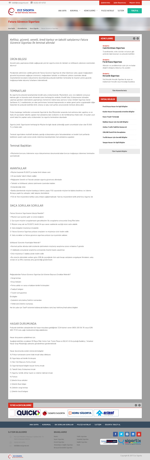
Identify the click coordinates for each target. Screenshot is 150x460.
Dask (78, 445)
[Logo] (22, 11)
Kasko (56, 436)
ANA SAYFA (62, 11)
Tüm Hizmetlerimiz (119, 90)
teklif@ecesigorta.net (21, 446)
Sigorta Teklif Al (112, 425)
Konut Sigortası (59, 442)
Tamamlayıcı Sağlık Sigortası (63, 445)
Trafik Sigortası (82, 436)
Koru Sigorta (34, 28)
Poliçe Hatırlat (107, 11)
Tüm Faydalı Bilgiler (119, 151)
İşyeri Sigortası (59, 439)
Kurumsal (74, 11)
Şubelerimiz (105, 3)
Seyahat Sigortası (82, 439)
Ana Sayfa (11, 28)
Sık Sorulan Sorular (64, 425)
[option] (120, 51)
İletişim (121, 11)
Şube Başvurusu (120, 3)
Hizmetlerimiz (22, 28)
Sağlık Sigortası (82, 442)
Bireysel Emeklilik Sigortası (63, 448)
